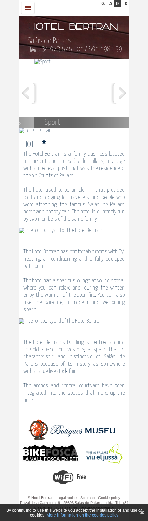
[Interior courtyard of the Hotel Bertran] (74, 231)
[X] (142, 512)
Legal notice (67, 498)
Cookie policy (109, 498)
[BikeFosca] (49, 463)
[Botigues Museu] (72, 440)
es (110, 3)
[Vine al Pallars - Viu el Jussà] (104, 463)
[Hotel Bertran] (74, 131)
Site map (87, 498)
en (117, 3)
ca (103, 3)
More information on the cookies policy (82, 515)
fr (125, 3)
